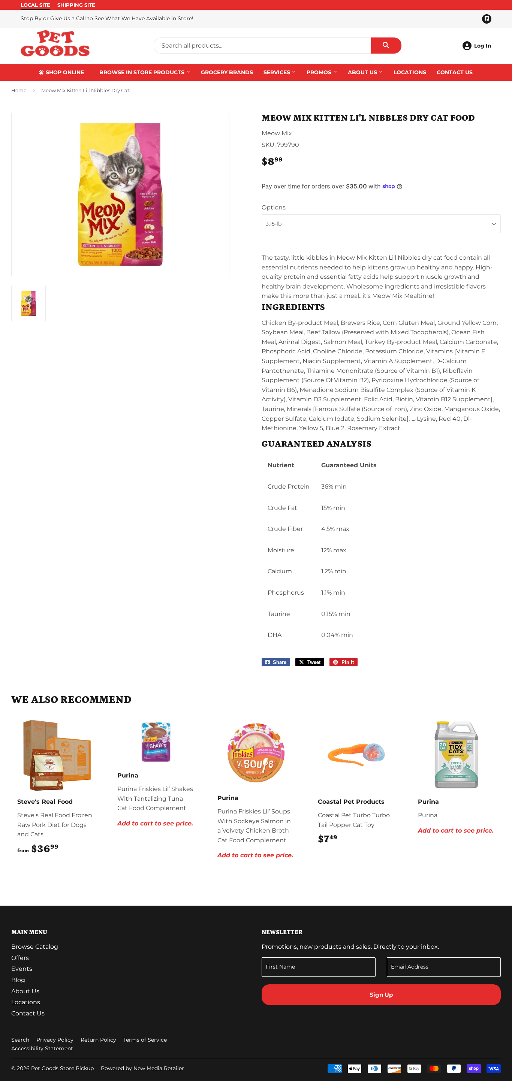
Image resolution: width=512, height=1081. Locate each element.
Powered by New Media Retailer (142, 1068)
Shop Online (64, 72)
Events (21, 968)
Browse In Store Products (142, 72)
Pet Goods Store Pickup (62, 1068)
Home (19, 90)
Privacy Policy (54, 1040)
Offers (20, 957)
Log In (482, 46)
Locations (410, 72)
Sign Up (381, 994)
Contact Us (455, 72)
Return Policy (98, 1040)
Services (277, 72)
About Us (363, 72)
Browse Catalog (34, 946)
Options (274, 207)
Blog (18, 980)
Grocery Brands (227, 72)
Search (20, 1040)
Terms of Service (145, 1040)
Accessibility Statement (42, 1048)
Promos (320, 72)
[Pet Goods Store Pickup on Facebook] (493, 1040)
